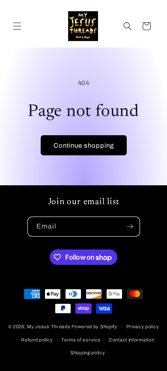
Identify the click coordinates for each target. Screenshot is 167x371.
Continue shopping (84, 145)
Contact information (131, 339)
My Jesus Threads (48, 326)
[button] (17, 26)
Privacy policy (142, 326)
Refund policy (37, 339)
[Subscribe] (130, 227)
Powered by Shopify (95, 326)
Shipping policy (87, 352)
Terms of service (80, 339)
